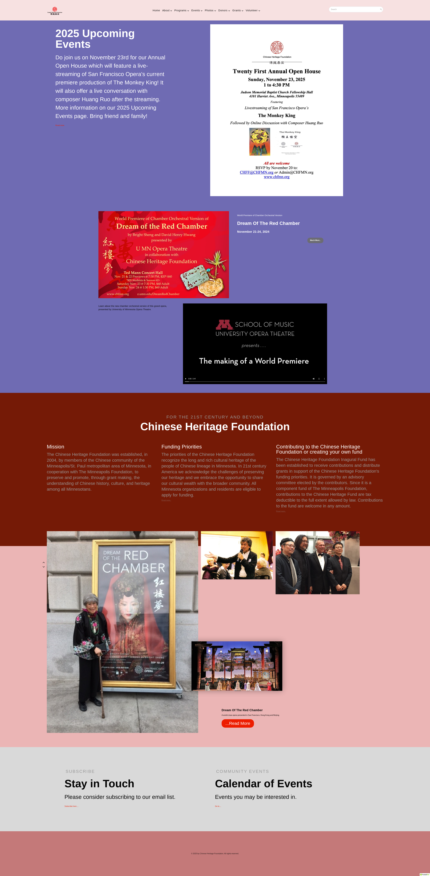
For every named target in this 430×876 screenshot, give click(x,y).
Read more (59, 125)
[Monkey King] (276, 109)
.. (315, 240)
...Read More (237, 723)
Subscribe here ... (71, 806)
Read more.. (166, 500)
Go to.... (218, 806)
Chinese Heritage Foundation (211, 854)
